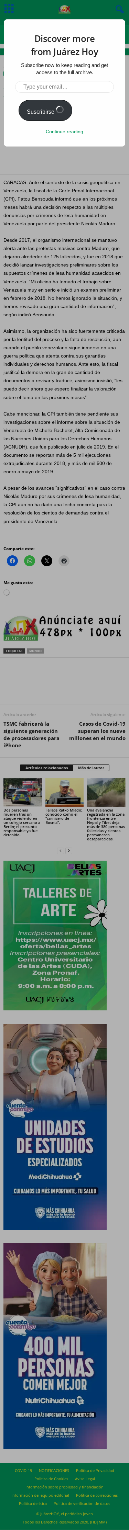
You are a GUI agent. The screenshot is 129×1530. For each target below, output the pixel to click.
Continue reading (64, 131)
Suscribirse (41, 112)
